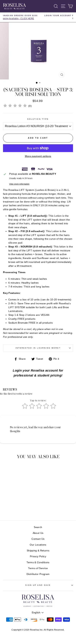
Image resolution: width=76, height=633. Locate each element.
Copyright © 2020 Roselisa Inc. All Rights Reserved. (37, 630)
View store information (19, 184)
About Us (38, 533)
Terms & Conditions (38, 562)
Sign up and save (38, 585)
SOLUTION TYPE (38, 119)
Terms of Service (38, 568)
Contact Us (37, 539)
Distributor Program (38, 574)
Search (38, 527)
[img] (15, 106)
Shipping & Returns (38, 550)
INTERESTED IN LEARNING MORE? (38, 348)
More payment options (38, 156)
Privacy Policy (38, 556)
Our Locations (38, 544)
